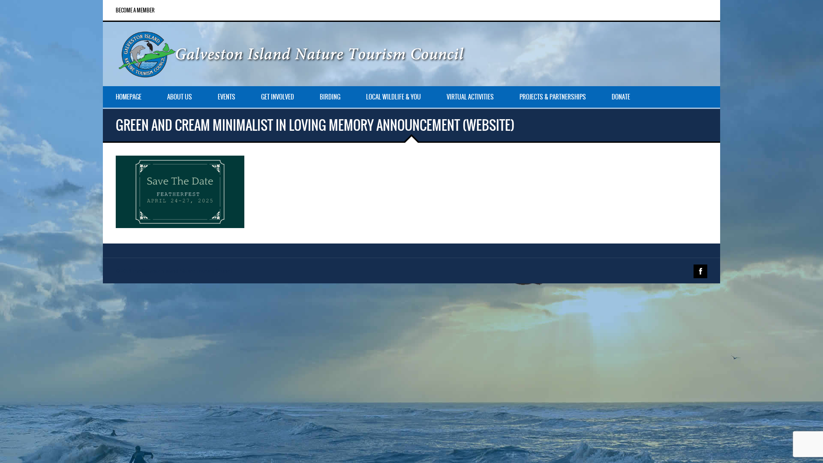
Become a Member (135, 10)
